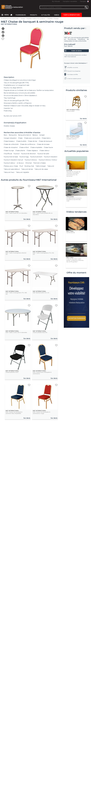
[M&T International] (76, 33)
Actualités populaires (76, 151)
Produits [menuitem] (33, 15)
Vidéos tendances (76, 212)
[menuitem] (2, 15)
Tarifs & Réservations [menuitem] (71, 15)
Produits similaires (76, 90)
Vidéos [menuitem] (56, 15)
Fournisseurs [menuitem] (21, 15)
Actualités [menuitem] (45, 15)
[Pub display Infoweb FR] (76, 303)
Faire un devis (76, 51)
